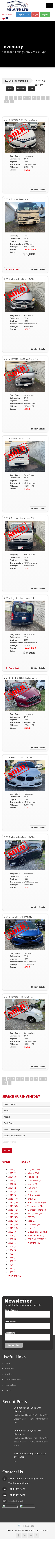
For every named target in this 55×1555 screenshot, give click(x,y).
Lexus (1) (32, 1228)
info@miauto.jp (16, 1501)
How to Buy (10, 1385)
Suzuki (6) (32, 1191)
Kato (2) (31, 1220)
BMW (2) (32, 1198)
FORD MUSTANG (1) (37, 1239)
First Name (10, 1321)
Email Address (11, 1309)
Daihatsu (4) (34, 1195)
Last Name (10, 1332)
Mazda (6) (32, 1184)
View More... (14, 1275)
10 (7, 101)
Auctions (9, 1374)
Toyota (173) (34, 1169)
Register (45, 14)
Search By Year (10, 1104)
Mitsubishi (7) (34, 1180)
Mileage (20, 88)
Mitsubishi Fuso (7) (37, 1231)
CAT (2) (31, 1217)
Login (35, 14)
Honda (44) (33, 1176)
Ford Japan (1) (35, 1213)
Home (8, 1363)
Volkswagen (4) (35, 1206)
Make (6, 1110)
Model (7, 1116)
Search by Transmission (14, 1135)
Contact (8, 1390)
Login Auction (23, 14)
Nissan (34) (33, 1173)
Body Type (9, 1123)
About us (9, 1368)
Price (10, 88)
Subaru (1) (33, 1187)
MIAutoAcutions (13, 1379)
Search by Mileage (12, 1129)
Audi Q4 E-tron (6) (37, 1202)
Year (31, 88)
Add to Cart (13, 269)
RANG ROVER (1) (36, 1235)
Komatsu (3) (34, 1224)
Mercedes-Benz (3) (37, 1209)
